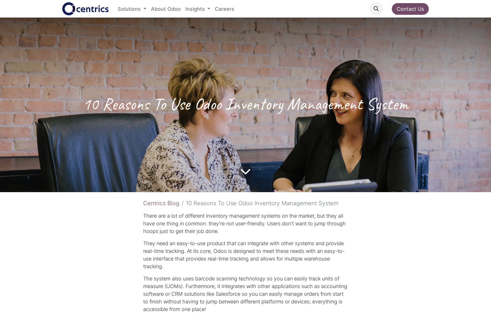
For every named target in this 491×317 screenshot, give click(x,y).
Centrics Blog (161, 203)
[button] (376, 8)
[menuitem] (132, 9)
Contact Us (410, 9)
